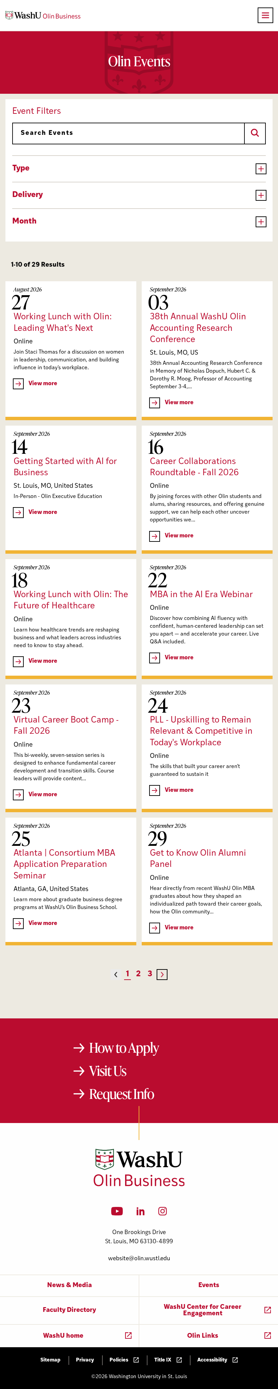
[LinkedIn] (141, 1213)
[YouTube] (117, 1213)
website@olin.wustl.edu (139, 1259)
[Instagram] (162, 1213)
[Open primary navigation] (265, 15)
